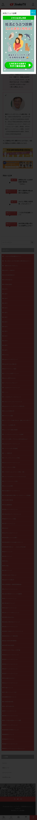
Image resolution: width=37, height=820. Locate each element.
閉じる (33, 12)
